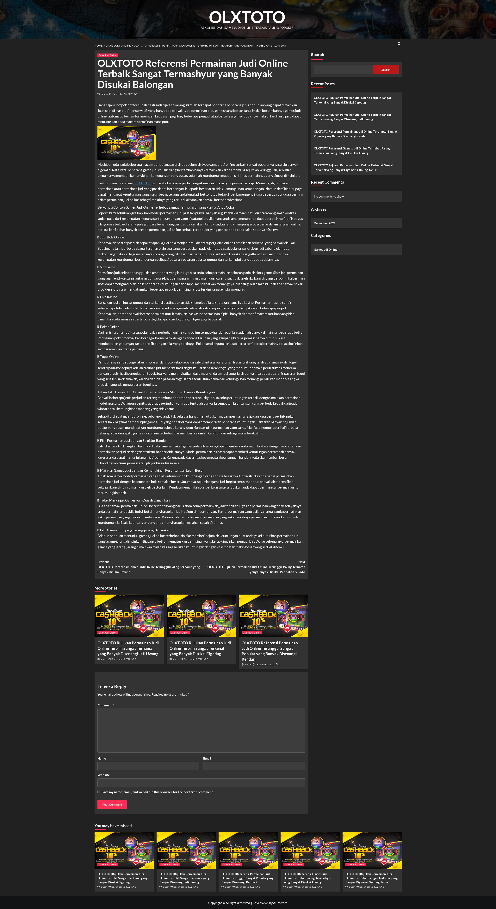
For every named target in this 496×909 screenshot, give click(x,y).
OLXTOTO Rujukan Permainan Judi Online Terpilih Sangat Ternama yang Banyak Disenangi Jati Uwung (128, 648)
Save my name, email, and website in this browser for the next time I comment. (158, 792)
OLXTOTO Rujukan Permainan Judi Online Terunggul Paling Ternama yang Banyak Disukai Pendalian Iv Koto (256, 566)
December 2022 (325, 223)
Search (317, 54)
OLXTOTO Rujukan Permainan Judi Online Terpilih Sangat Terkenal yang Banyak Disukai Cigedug (200, 648)
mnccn (104, 93)
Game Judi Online (107, 55)
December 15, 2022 (123, 93)
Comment (105, 705)
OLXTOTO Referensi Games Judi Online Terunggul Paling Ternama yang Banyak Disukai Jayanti (148, 566)
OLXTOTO (247, 17)
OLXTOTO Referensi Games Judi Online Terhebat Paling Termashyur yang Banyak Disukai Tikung (352, 151)
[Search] (399, 43)
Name (102, 758)
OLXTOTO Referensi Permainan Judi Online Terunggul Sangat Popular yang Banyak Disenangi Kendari (355, 134)
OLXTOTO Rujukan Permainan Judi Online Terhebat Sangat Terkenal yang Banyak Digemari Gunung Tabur (354, 167)
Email (208, 758)
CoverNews (261, 903)
